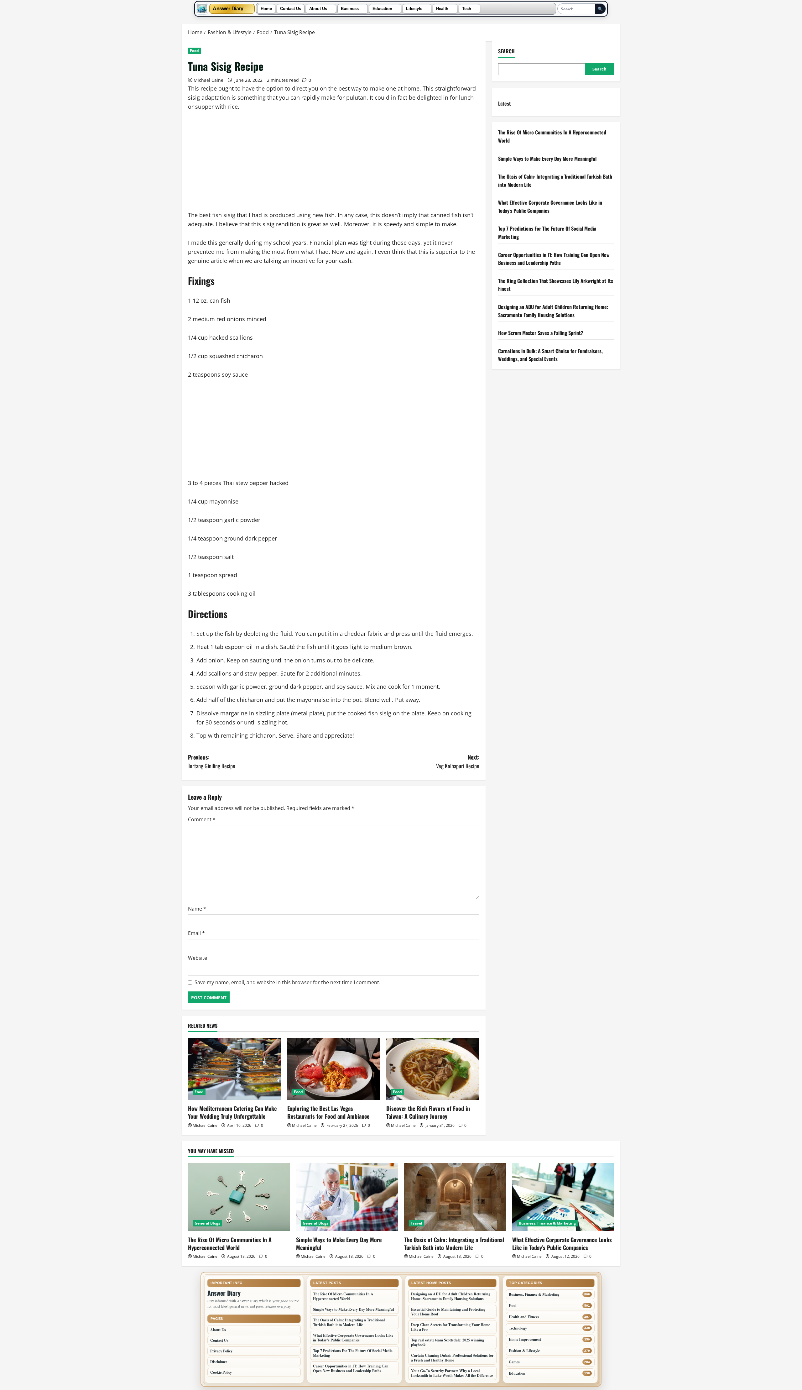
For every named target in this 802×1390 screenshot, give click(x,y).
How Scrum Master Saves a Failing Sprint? (540, 333)
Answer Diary (228, 8)
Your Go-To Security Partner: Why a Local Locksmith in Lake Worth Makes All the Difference (452, 1373)
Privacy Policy (221, 1351)
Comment (202, 819)
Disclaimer (218, 1361)
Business (350, 9)
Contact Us (290, 9)
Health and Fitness (524, 1316)
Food (194, 50)
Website (197, 957)
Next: (457, 761)
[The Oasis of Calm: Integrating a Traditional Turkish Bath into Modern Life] (455, 1197)
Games (514, 1362)
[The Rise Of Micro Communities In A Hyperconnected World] (239, 1197)
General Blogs (207, 1223)
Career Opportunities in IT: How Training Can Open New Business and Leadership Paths (554, 258)
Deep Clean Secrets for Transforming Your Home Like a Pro (450, 1327)
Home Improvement (525, 1339)
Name (197, 908)
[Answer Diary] (202, 9)
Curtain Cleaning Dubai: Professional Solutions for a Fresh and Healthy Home (452, 1358)
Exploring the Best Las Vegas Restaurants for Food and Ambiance (328, 1112)
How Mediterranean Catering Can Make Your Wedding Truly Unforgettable (232, 1112)
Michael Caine (208, 80)
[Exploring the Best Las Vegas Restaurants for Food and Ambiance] (333, 1069)
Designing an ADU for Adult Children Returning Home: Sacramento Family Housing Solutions (553, 311)
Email (196, 933)
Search (506, 51)
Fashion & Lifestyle (524, 1350)
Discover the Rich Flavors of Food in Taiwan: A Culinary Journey (428, 1112)
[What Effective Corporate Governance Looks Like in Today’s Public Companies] (563, 1197)
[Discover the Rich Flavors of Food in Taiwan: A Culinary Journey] (432, 1069)
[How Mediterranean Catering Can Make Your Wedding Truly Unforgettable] (234, 1069)
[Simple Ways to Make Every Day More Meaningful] (347, 1197)
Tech (466, 9)
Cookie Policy (221, 1372)
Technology (518, 1328)
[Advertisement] (333, 164)
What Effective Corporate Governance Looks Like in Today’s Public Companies (562, 1244)
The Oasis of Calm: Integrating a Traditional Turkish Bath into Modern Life (454, 1244)
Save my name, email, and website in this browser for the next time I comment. (287, 982)
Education (382, 9)
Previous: (211, 761)
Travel (416, 1223)
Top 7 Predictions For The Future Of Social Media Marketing (353, 1353)
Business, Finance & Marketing (547, 1223)
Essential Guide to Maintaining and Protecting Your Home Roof (448, 1312)
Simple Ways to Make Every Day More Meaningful (547, 158)
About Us (318, 9)
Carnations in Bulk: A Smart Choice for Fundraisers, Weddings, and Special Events (550, 355)
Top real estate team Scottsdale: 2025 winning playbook (447, 1342)
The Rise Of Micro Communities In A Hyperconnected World (230, 1244)
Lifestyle (414, 9)
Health (442, 9)
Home (266, 9)
